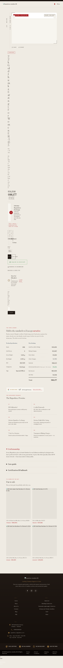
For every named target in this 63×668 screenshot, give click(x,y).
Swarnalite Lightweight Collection (46, 606)
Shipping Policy (46, 652)
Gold (47, 611)
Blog (16, 611)
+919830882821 (17, 629)
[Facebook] (27, 590)
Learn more (21, 280)
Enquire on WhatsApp (18, 262)
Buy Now (9, 256)
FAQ (16, 614)
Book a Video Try (14, 270)
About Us (16, 606)
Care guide (12, 464)
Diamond (47, 601)
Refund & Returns (55, 652)
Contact (16, 609)
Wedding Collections (47, 603)
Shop (16, 603)
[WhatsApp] (35, 590)
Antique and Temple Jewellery (46, 609)
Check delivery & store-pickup (9, 298)
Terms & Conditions (36, 652)
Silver (47, 614)
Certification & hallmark (17, 470)
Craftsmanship (14, 449)
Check (11, 312)
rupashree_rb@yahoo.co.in (17, 632)
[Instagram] (31, 590)
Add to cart (14, 256)
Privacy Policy (28, 652)
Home (16, 601)
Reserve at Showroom (16, 266)
